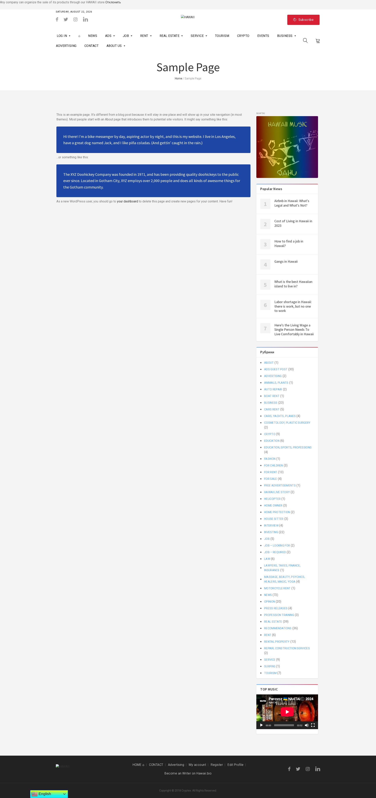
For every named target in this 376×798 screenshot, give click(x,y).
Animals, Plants (276, 382)
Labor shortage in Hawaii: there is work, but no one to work (293, 306)
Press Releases (275, 608)
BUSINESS (285, 36)
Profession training (279, 615)
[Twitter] (66, 19)
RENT (144, 36)
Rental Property (277, 641)
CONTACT (91, 46)
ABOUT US (114, 46)
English (44, 794)
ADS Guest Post (275, 369)
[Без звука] (307, 725)
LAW (267, 558)
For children (273, 465)
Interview (271, 525)
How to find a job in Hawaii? (288, 243)
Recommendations (278, 628)
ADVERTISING (66, 46)
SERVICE (197, 36)
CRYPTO (243, 36)
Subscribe (306, 20)
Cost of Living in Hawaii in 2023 (293, 223)
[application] (287, 711)
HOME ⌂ (138, 765)
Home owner (273, 505)
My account (197, 765)
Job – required (275, 552)
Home (178, 78)
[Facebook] (57, 19)
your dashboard (127, 201)
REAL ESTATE (170, 36)
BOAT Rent (271, 396)
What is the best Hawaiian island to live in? (293, 283)
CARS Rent (271, 409)
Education (271, 440)
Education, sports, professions (288, 447)
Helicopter (272, 498)
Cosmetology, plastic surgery (287, 422)
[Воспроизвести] (261, 725)
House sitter (274, 518)
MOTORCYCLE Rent (277, 588)
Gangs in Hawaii (286, 261)
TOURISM (222, 36)
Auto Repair (273, 389)
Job (126, 36)
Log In (62, 36)
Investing (271, 532)
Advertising (176, 765)
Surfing (269, 666)
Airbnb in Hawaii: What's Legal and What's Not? (291, 203)
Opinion (269, 601)
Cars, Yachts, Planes (280, 416)
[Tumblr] (75, 19)
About (269, 362)
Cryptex (186, 790)
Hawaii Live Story (277, 492)
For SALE (270, 478)
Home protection (277, 512)
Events (263, 36)
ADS (108, 36)
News (92, 36)
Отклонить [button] (113, 2)
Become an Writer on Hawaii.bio (188, 773)
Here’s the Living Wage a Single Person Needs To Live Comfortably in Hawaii (294, 329)
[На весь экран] (313, 725)
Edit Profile (235, 765)
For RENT (270, 472)
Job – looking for (277, 545)
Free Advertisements (280, 485)
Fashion (270, 458)
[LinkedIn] (85, 19)
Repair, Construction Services (287, 648)
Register (217, 765)
